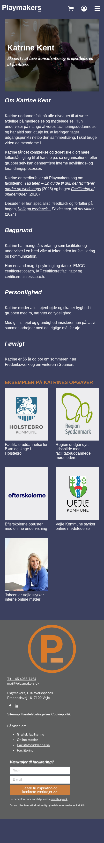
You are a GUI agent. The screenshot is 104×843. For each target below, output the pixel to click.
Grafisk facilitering (30, 734)
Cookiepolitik (61, 714)
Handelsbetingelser (35, 714)
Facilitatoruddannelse (33, 745)
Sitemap (13, 714)
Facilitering (25, 750)
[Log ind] (84, 8)
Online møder (27, 740)
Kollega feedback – (34, 209)
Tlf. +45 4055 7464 (21, 679)
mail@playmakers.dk (23, 683)
